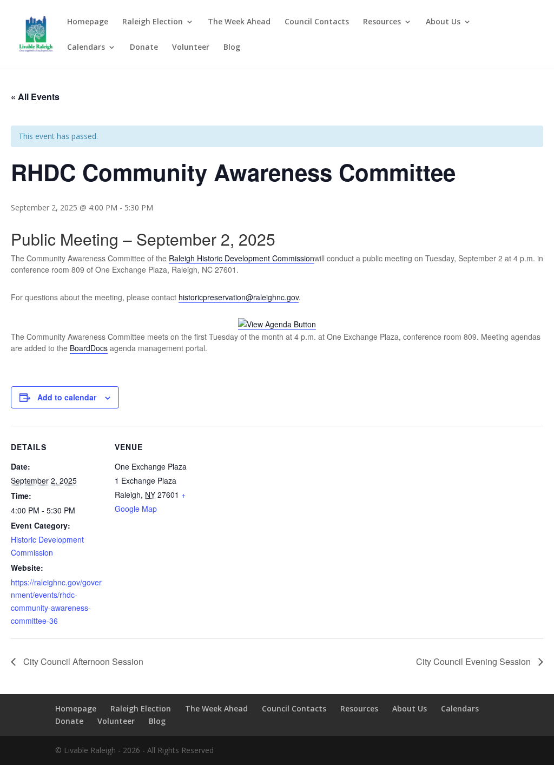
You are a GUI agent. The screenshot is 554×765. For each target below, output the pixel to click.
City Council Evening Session (474, 661)
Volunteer (190, 47)
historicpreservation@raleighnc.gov (239, 297)
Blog (231, 47)
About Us (443, 22)
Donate (144, 47)
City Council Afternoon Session (82, 661)
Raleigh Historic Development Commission (241, 258)
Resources (382, 22)
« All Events (35, 96)
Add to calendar (66, 397)
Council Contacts (317, 22)
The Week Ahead (239, 22)
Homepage (87, 22)
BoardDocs (89, 347)
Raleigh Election (152, 22)
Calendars (86, 47)
